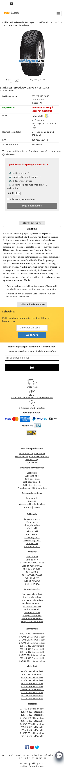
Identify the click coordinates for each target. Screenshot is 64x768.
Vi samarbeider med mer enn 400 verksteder (32, 397)
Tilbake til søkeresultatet (16, 22)
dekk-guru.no (37, 763)
